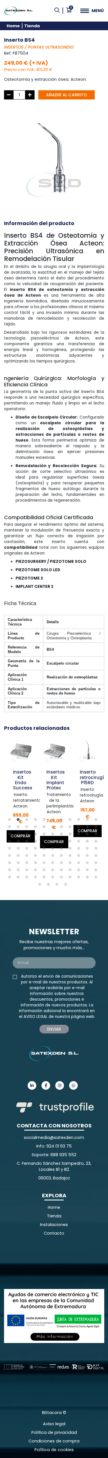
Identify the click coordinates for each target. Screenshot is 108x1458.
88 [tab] (97, 871)
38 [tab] (45, 842)
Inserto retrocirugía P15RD (93, 777)
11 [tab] (97, 821)
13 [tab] (19, 828)
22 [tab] (97, 828)
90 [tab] (19, 878)
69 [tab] (28, 864)
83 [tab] (54, 871)
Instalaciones (54, 1224)
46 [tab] (19, 850)
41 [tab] (71, 842)
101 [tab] (50, 886)
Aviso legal (54, 1424)
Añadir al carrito (66, 95)
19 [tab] (71, 828)
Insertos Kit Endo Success (22, 780)
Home (13, 26)
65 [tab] (89, 857)
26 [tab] (37, 835)
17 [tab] (54, 828)
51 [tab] (63, 850)
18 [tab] (63, 828)
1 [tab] (11, 821)
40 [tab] (63, 842)
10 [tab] (89, 821)
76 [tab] (89, 864)
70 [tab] (37, 864)
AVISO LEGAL (36, 1016)
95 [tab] (63, 878)
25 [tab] (28, 835)
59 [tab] (37, 857)
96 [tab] (71, 878)
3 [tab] (28, 821)
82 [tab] (45, 871)
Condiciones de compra (54, 1441)
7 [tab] (63, 821)
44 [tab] (97, 842)
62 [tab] (63, 857)
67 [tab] (11, 864)
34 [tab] (11, 842)
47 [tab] (28, 850)
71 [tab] (45, 864)
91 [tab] (28, 878)
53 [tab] (80, 850)
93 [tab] (45, 878)
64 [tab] (80, 857)
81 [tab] (37, 871)
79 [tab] (19, 871)
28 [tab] (54, 835)
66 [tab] (97, 857)
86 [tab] (80, 871)
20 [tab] (80, 828)
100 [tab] (41, 886)
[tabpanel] (20, 789)
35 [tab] (19, 842)
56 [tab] (11, 857)
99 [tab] (97, 878)
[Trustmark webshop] (47, 1262)
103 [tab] (67, 886)
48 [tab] (37, 850)
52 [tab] (71, 850)
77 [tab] (97, 864)
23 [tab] (11, 835)
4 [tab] (37, 821)
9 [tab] (80, 821)
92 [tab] (37, 878)
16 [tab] (45, 828)
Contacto (54, 1233)
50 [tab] (54, 850)
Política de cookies (54, 1450)
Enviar (54, 1029)
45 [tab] (11, 850)
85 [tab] (71, 871)
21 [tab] (89, 828)
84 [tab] (63, 871)
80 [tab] (28, 871)
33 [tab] (97, 835)
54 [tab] (89, 850)
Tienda (32, 26)
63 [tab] (71, 857)
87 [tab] (89, 871)
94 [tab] (54, 878)
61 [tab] (54, 857)
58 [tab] (28, 857)
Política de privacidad (54, 1432)
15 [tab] (37, 828)
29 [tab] (63, 835)
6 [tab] (54, 821)
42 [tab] (80, 842)
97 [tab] (80, 878)
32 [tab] (89, 835)
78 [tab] (11, 871)
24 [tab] (19, 835)
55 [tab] (97, 850)
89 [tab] (11, 878)
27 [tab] (45, 835)
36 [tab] (28, 842)
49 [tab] (45, 850)
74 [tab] (71, 864)
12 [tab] (11, 828)
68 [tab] (19, 864)
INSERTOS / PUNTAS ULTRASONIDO (38, 47)
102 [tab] (58, 886)
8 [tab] (71, 821)
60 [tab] (45, 857)
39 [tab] (54, 842)
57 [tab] (19, 857)
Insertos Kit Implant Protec (55, 780)
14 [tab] (28, 828)
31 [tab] (80, 835)
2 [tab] (19, 821)
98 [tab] (89, 878)
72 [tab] (54, 864)
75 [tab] (80, 864)
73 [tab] (63, 864)
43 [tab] (89, 842)
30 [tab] (71, 835)
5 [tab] (45, 821)
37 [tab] (37, 842)
